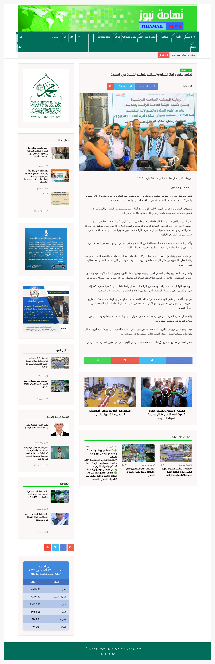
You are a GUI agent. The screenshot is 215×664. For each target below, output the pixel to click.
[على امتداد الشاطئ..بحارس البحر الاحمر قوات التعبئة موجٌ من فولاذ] (60, 519)
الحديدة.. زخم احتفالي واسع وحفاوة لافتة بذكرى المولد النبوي (140, 471)
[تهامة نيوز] (107, 19)
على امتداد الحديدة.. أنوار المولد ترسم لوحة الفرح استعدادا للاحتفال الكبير (37, 494)
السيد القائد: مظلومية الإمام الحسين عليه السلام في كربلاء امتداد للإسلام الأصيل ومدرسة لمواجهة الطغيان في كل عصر (36, 453)
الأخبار (178, 37)
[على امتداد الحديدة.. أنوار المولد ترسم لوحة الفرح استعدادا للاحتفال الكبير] (60, 496)
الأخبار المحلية (186, 70)
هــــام (45, 194)
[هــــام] (60, 198)
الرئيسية (189, 37)
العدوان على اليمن (147, 37)
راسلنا (193, 47)
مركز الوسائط (104, 37)
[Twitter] (72, 37)
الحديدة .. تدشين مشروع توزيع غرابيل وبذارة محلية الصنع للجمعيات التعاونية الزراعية (177, 471)
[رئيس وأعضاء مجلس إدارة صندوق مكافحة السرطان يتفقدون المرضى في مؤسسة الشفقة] (60, 153)
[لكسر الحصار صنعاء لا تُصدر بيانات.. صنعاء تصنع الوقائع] (60, 430)
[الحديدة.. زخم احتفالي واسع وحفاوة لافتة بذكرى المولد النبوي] (138, 453)
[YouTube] (65, 37)
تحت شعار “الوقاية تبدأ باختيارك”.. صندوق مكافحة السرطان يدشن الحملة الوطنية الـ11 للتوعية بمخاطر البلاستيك (36, 176)
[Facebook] (79, 37)
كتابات (117, 37)
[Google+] (21, 47)
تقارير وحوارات (129, 37)
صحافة (164, 37)
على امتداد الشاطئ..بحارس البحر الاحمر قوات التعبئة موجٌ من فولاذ (36, 517)
